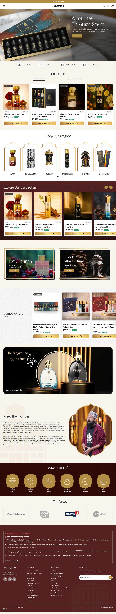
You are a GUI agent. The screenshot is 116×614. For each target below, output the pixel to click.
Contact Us (54, 583)
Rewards (29, 600)
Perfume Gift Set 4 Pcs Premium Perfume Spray (75, 326)
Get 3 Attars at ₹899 (33, 571)
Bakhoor (29, 585)
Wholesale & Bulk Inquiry (58, 573)
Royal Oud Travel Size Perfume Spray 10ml (76, 226)
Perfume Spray (31, 578)
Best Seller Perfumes (56, 79)
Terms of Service (56, 590)
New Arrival (30, 590)
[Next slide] (111, 187)
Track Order (30, 593)
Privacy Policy (55, 593)
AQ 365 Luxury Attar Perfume (99, 114)
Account (53, 578)
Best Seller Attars (39, 79)
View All (5, 316)
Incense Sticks (31, 588)
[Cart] (112, 6)
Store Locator (31, 597)
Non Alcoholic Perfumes (75, 79)
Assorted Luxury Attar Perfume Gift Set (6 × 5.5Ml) (44, 115)
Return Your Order (32, 595)
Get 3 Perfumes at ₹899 (34, 573)
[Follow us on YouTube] (14, 579)
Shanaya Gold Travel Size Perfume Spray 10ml (44, 226)
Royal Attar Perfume (33, 583)
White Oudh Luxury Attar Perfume (69, 115)
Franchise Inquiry (56, 576)
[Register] (110, 577)
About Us (53, 581)
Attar (28, 576)
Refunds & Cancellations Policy (60, 588)
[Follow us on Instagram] (10, 579)
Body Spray (30, 581)
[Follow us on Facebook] (5, 579)
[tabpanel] (12, 158)
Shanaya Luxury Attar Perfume (16, 114)
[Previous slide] (106, 187)
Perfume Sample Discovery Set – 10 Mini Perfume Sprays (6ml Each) (45, 327)
